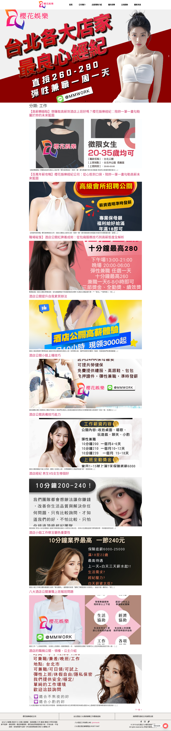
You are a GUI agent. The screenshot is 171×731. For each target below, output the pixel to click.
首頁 (70, 4)
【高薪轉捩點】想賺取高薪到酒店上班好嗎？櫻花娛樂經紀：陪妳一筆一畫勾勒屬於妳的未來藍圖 (84, 113)
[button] (2, 56)
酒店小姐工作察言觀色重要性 (49, 532)
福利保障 (111, 4)
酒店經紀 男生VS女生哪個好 (49, 473)
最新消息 (137, 4)
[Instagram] (145, 722)
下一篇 (138, 710)
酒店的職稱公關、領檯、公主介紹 (53, 651)
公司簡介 (82, 4)
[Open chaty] (165, 726)
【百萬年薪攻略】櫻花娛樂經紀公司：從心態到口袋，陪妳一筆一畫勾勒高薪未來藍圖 (84, 176)
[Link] (149, 722)
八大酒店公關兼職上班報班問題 (51, 592)
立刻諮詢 (124, 4)
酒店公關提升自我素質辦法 (48, 296)
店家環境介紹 (97, 4)
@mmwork (95, 723)
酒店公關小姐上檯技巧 (45, 355)
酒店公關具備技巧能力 (45, 414)
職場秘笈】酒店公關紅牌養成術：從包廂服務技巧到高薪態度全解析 (76, 237)
